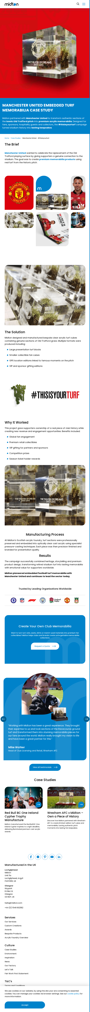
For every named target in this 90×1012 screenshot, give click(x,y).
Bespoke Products (13, 933)
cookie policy (73, 993)
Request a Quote (42, 646)
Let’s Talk (9, 969)
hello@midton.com (13, 903)
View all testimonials (42, 767)
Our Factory (10, 965)
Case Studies (16, 138)
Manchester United (15, 152)
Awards (8, 929)
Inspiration (9, 957)
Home (7, 138)
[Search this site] (78, 4)
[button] (83, 4)
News (7, 961)
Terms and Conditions (15, 985)
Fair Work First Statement (16, 973)
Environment (11, 953)
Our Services (10, 921)
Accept (24, 1005)
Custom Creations (13, 925)
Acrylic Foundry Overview (16, 937)
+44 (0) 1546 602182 (14, 907)
